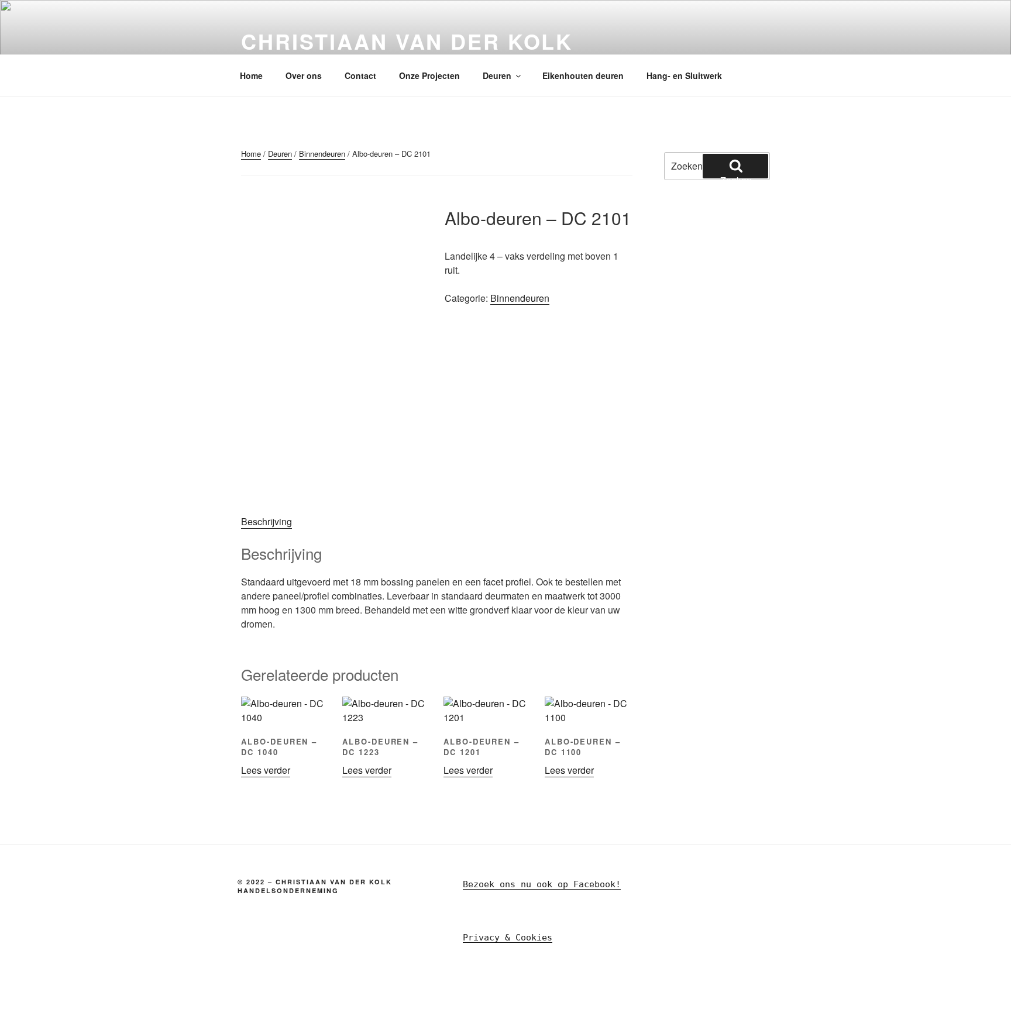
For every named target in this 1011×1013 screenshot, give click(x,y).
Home (251, 75)
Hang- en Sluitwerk (684, 75)
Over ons (304, 75)
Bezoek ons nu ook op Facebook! (542, 884)
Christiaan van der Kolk (407, 41)
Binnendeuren (322, 153)
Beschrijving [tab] (266, 521)
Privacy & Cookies (507, 937)
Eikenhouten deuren (583, 75)
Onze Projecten (429, 75)
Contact (360, 75)
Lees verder (265, 770)
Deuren (497, 75)
